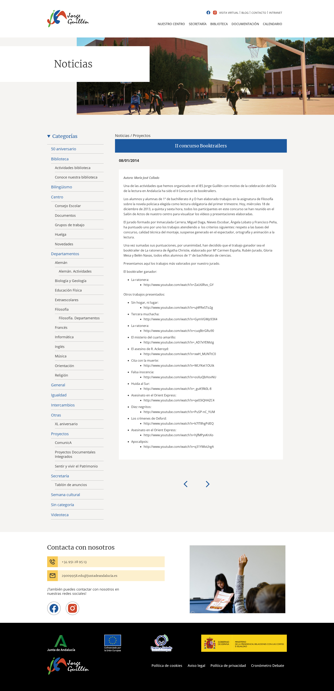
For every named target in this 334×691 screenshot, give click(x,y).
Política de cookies (167, 665)
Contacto (258, 12)
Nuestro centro (171, 24)
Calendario (272, 24)
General (58, 385)
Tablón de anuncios (71, 484)
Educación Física (68, 290)
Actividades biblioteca (72, 167)
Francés (61, 327)
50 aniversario (63, 148)
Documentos (65, 215)
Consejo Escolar (68, 205)
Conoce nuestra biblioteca (76, 177)
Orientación (64, 365)
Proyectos (60, 433)
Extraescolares (66, 299)
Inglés (60, 346)
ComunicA (63, 442)
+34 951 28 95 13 (74, 562)
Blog (245, 12)
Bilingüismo (61, 187)
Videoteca (60, 514)
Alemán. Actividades (75, 271)
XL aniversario (66, 424)
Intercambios (63, 405)
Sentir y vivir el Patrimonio (76, 466)
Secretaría (197, 24)
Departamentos (65, 253)
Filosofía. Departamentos (79, 318)
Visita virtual (229, 12)
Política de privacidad (228, 665)
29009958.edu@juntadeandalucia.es (89, 576)
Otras (56, 415)
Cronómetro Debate (267, 665)
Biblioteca (219, 24)
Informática (64, 337)
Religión (61, 375)
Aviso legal (196, 665)
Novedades (64, 244)
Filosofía (62, 309)
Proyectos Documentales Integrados (75, 454)
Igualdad (58, 395)
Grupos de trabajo (69, 225)
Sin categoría (62, 504)
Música (60, 356)
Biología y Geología (70, 280)
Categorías (65, 136)
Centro (57, 197)
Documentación (245, 24)
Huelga (60, 234)
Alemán (61, 262)
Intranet (275, 12)
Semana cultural (65, 494)
